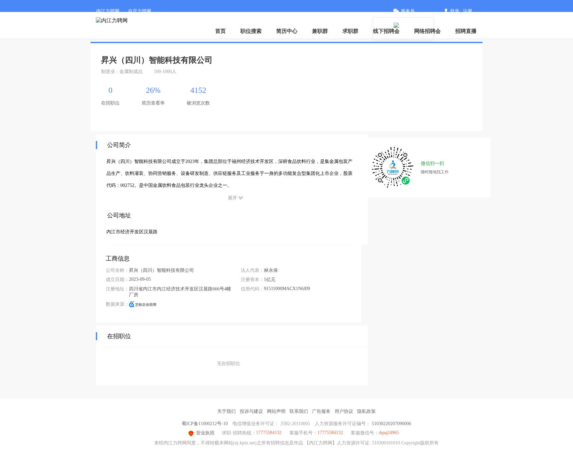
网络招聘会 (427, 31)
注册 (467, 11)
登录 (454, 11)
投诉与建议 (251, 411)
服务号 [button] (408, 11)
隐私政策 (366, 411)
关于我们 (226, 411)
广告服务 (321, 411)
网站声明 (276, 411)
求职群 (350, 31)
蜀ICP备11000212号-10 (205, 423)
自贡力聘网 (139, 11)
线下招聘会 (386, 31)
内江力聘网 (107, 11)
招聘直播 (466, 31)
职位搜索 (251, 31)
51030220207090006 (391, 423)
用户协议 (344, 411)
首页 (220, 31)
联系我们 (298, 411)
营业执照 (205, 432)
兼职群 (320, 31)
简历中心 (286, 31)
